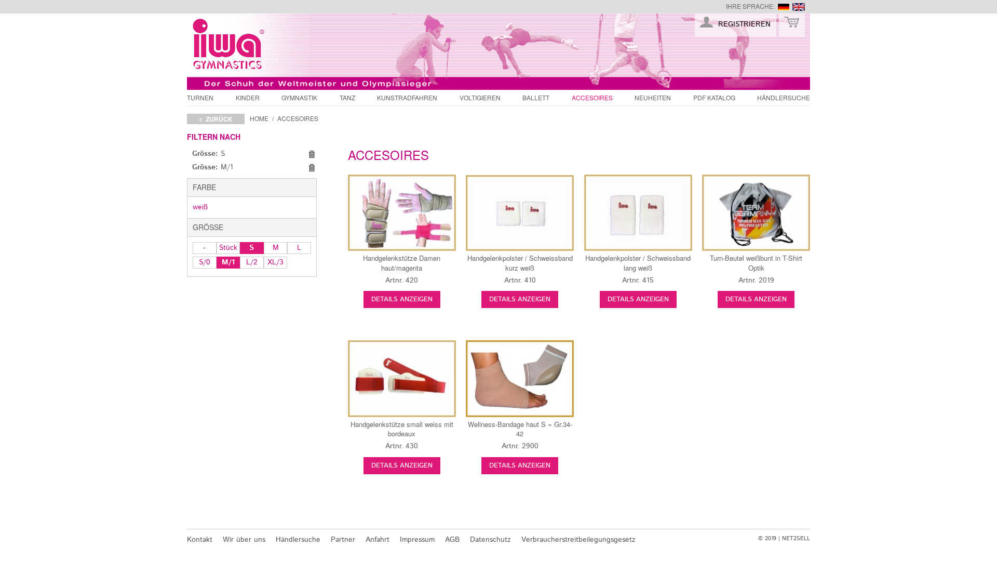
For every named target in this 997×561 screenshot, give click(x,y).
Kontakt (199, 540)
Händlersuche (783, 97)
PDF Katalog (714, 97)
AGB (452, 540)
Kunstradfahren (407, 97)
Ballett (535, 97)
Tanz (347, 97)
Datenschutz (490, 540)
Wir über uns (244, 540)
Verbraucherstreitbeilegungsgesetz (578, 540)
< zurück (216, 119)
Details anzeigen (402, 299)
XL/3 (275, 262)
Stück (228, 248)
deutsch (783, 7)
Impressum (417, 540)
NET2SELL (796, 539)
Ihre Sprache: (750, 6)
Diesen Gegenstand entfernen (311, 154)
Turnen (200, 97)
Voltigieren (480, 97)
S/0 (204, 262)
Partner (343, 540)
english (798, 7)
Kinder (248, 97)
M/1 (228, 262)
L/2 (252, 262)
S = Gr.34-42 (520, 428)
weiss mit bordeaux (402, 428)
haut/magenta (401, 262)
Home (259, 118)
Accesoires (592, 97)
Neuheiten (653, 97)
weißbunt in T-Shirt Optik (756, 262)
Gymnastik (299, 97)
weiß (200, 207)
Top (828, 516)
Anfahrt (377, 540)
